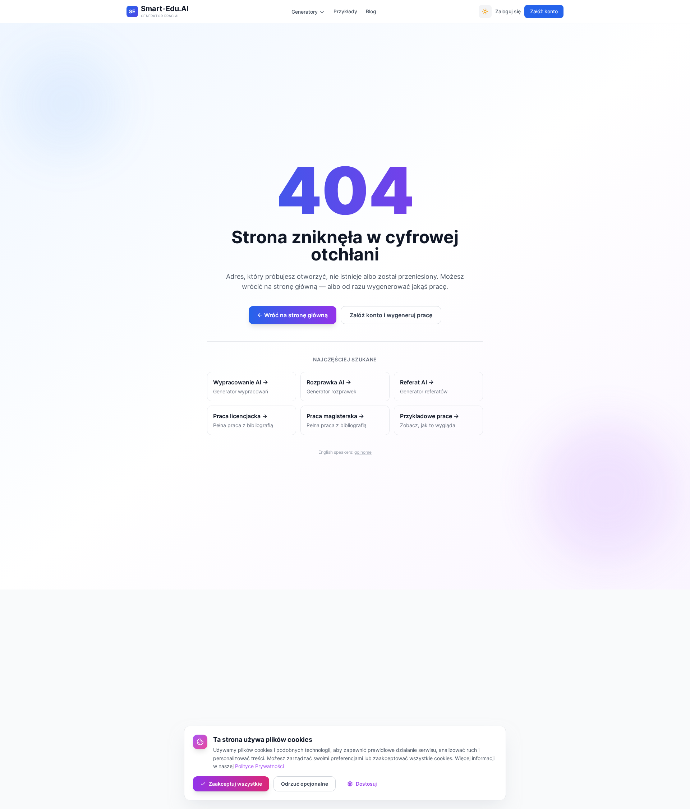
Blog (371, 11)
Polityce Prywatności (259, 766)
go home (363, 452)
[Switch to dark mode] (485, 11)
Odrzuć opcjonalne (304, 784)
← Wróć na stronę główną (292, 315)
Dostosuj (366, 784)
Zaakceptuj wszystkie (235, 784)
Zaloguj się (508, 11)
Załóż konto (544, 11)
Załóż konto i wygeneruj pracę (391, 315)
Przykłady (345, 11)
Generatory (304, 12)
